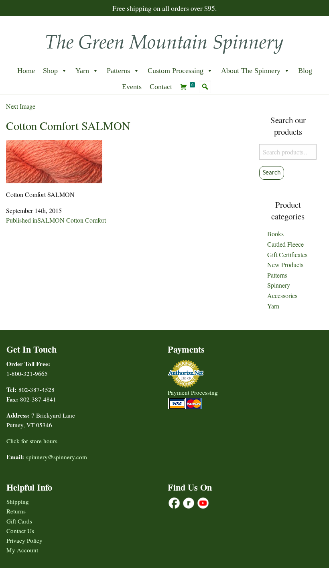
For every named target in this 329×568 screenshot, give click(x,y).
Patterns (118, 71)
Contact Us (20, 531)
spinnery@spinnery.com (56, 457)
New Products (285, 264)
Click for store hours (31, 441)
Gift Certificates (287, 254)
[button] (205, 87)
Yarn (82, 71)
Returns (16, 511)
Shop (50, 71)
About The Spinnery (250, 71)
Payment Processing (193, 392)
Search (271, 173)
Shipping (17, 501)
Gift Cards (19, 521)
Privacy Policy (24, 540)
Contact (161, 87)
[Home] (164, 41)
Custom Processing (175, 71)
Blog (305, 71)
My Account (22, 550)
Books (275, 233)
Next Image (20, 106)
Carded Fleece (285, 244)
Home (26, 71)
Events (132, 87)
